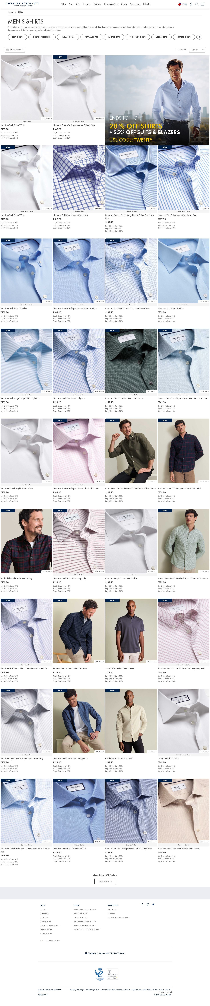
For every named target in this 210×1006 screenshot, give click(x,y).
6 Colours (204, 662)
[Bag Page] (202, 4)
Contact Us (46, 933)
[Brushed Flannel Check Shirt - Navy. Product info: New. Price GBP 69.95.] (26, 541)
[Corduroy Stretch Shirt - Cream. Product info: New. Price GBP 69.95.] (131, 721)
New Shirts (17, 37)
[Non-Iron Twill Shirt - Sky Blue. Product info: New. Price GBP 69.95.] (26, 270)
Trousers (86, 4)
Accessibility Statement (85, 921)
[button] (105, 881)
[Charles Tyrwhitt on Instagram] (149, 904)
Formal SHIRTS (91, 37)
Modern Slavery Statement (87, 929)
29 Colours (46, 118)
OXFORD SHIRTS (184, 37)
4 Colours (151, 752)
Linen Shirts (161, 37)
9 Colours (99, 118)
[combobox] (197, 49)
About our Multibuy (49, 925)
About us (112, 909)
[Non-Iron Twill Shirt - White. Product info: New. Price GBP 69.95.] (26, 177)
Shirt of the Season (42, 37)
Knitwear (97, 4)
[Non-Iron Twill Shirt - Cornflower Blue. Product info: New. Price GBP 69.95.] (79, 811)
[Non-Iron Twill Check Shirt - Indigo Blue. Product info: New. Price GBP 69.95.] (79, 721)
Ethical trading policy (85, 925)
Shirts (63, 4)
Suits (78, 4)
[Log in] (191, 4)
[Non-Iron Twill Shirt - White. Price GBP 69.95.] (26, 87)
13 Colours (203, 482)
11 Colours (151, 208)
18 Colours (151, 662)
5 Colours (47, 208)
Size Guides (45, 921)
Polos (71, 4)
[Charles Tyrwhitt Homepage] (22, 4)
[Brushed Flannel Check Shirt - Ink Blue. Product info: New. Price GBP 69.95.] (79, 631)
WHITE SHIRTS (114, 37)
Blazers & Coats (111, 4)
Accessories (135, 4)
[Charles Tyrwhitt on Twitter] (154, 904)
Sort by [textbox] (195, 49)
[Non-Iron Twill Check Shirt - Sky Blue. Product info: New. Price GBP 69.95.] (79, 361)
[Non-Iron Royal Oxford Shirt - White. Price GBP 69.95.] (131, 541)
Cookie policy (80, 917)
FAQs (42, 909)
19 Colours (99, 391)
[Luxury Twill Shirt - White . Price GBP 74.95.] (184, 721)
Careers (115, 913)
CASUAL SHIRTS (67, 37)
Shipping (44, 913)
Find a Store (46, 929)
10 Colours (151, 391)
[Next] (199, 37)
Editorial (146, 4)
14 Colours (151, 482)
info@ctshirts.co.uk (165, 992)
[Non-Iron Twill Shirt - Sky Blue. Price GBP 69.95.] (184, 270)
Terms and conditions (85, 909)
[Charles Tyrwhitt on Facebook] (143, 904)
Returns (44, 917)
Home (10, 12)
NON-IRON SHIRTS (138, 37)
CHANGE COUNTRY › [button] (163, 994)
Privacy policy (80, 913)
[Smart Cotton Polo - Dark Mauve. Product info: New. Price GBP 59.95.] (131, 631)
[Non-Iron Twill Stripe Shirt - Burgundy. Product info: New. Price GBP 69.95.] (79, 541)
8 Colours (151, 571)
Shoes (124, 4)
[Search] (197, 4)
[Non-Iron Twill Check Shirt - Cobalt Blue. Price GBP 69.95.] (79, 177)
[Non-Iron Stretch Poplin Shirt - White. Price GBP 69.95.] (26, 451)
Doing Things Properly (119, 917)
